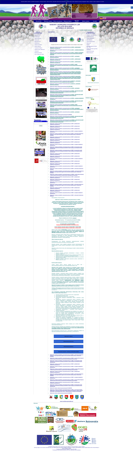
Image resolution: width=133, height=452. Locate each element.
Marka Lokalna (85, 21)
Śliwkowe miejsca (48, 21)
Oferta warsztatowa (57, 21)
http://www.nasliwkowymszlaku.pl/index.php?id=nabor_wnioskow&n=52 (65, 331)
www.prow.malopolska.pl (75, 275)
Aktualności (38, 21)
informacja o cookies (108, 1)
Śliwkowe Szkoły (67, 21)
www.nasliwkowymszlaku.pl (57, 265)
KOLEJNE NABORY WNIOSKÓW (69, 30)
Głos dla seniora (77, 21)
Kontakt (95, 21)
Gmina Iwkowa (93, 82)
